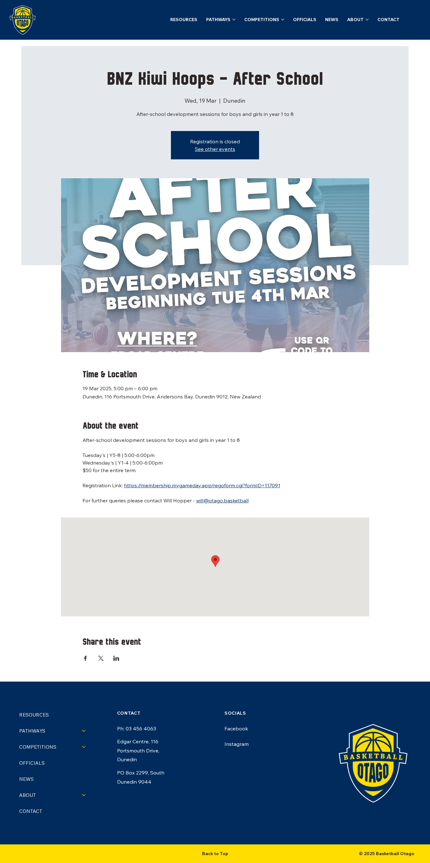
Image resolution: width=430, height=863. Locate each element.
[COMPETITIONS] (84, 747)
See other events (215, 149)
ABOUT (27, 795)
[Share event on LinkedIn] (116, 658)
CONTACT (30, 811)
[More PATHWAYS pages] (233, 19)
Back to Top (215, 853)
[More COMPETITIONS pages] (282, 19)
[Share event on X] (101, 658)
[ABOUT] (84, 795)
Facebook (236, 728)
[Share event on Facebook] (85, 658)
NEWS (26, 779)
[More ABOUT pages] (367, 19)
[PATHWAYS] (84, 731)
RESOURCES (34, 715)
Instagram (236, 744)
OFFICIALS (32, 763)
